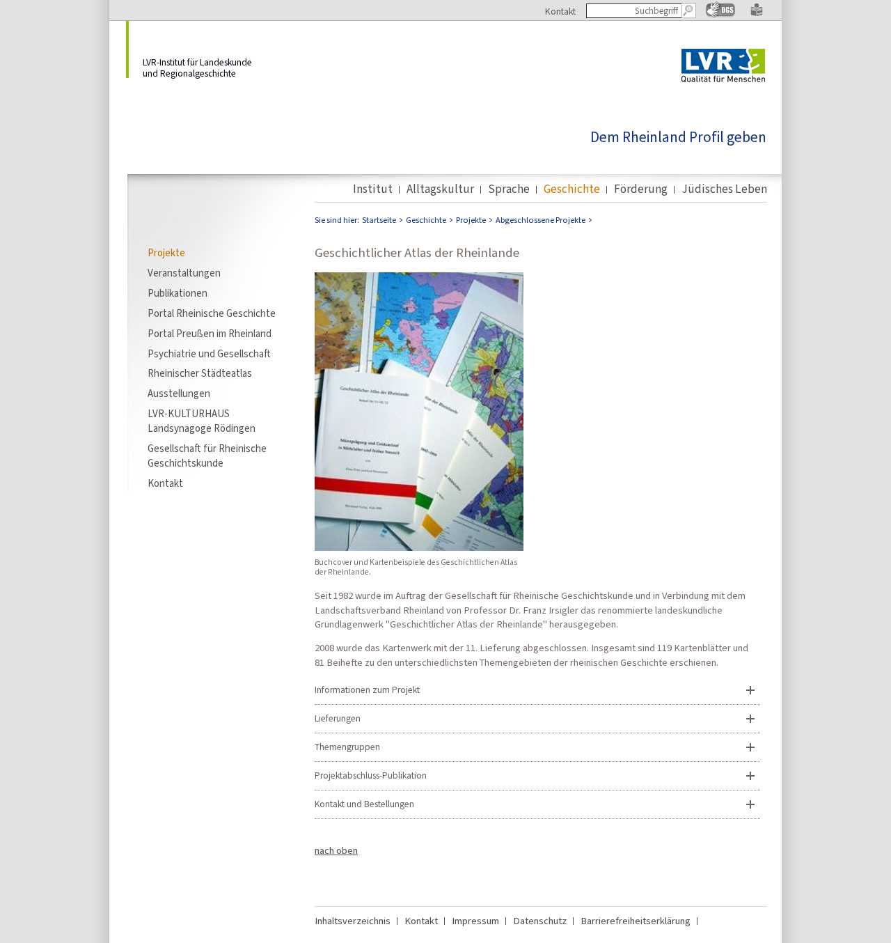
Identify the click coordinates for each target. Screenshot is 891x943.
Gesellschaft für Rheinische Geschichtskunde (207, 456)
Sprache (509, 189)
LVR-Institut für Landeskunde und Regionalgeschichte (197, 67)
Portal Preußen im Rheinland (209, 334)
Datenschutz (540, 921)
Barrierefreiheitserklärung (636, 921)
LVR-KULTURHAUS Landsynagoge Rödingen (201, 421)
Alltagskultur (440, 189)
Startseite (379, 220)
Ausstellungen (179, 393)
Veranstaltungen (184, 273)
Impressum (475, 921)
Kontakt (560, 11)
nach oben (336, 850)
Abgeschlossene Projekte (540, 220)
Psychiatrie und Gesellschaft (209, 354)
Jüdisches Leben (724, 189)
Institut (373, 189)
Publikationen (177, 293)
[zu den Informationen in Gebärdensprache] (720, 14)
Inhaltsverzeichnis (353, 921)
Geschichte (572, 189)
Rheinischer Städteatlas (200, 373)
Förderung (641, 189)
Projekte (166, 253)
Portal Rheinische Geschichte (212, 313)
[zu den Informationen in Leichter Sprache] (757, 13)
